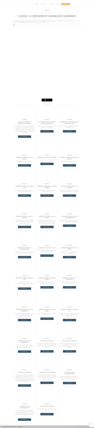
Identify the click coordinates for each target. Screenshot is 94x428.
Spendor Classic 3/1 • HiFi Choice (47, 217)
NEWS (57, 4)
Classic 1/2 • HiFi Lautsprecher (24, 407)
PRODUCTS (44, 4)
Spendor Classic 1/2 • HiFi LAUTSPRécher (69, 217)
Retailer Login (20, 426)
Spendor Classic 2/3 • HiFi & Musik (47, 278)
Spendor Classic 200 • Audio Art (24, 186)
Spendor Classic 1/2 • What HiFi (69, 310)
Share (47, 99)
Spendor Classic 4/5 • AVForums (69, 278)
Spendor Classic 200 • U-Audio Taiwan (47, 186)
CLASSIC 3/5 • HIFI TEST (47, 341)
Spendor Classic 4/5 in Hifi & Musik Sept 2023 (69, 122)
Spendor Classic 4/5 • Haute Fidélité (69, 158)
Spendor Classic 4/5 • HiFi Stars (47, 310)
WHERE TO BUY (65, 4)
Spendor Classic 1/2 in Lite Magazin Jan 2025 (47, 122)
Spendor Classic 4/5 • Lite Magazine (24, 310)
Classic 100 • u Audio (47, 406)
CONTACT (51, 4)
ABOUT (37, 4)
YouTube (14, 426)
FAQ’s (10, 426)
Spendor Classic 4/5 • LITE (47, 248)
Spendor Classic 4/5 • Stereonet (24, 341)
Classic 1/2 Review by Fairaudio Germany (24, 122)
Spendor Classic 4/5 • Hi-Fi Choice (24, 158)
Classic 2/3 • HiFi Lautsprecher (69, 373)
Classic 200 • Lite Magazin (47, 372)
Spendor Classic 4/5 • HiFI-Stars (69, 248)
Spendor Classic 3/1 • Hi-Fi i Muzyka (24, 217)
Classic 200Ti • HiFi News (69, 341)
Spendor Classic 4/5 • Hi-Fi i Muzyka (69, 186)
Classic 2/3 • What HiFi (24, 372)
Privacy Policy (5, 426)
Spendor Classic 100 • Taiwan (47, 157)
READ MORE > (24, 136)
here (60, 20)
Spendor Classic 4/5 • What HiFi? (24, 278)
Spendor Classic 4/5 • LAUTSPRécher (24, 248)
